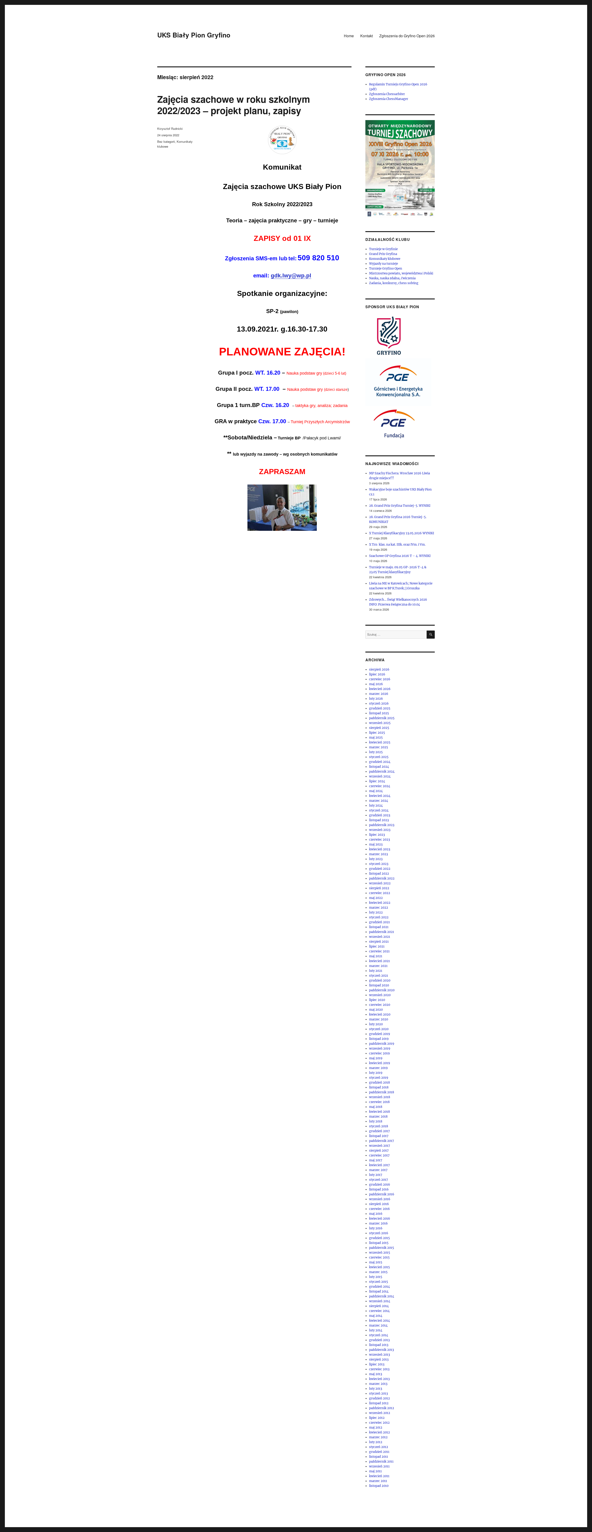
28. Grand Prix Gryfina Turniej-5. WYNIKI (399, 506)
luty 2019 (375, 1073)
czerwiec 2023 (379, 840)
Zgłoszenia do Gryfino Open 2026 (407, 35)
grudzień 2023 (379, 815)
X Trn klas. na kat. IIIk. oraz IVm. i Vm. (397, 545)
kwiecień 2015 (379, 1267)
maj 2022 (376, 898)
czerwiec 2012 (379, 1423)
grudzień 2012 (379, 1398)
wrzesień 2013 (379, 1355)
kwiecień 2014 (379, 1321)
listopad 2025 (379, 713)
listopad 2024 (379, 767)
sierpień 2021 (379, 942)
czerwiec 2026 (379, 679)
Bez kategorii (166, 141)
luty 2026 (376, 699)
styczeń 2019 (378, 1078)
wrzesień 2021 (379, 937)
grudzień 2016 (379, 1185)
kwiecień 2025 (379, 742)
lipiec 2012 (377, 1418)
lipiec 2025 (377, 733)
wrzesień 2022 (380, 883)
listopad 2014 (378, 1291)
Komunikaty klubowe (384, 259)
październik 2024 (382, 772)
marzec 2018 (378, 1117)
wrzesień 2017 (379, 1146)
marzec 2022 (378, 908)
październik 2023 (381, 825)
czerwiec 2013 (379, 1369)
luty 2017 (375, 1175)
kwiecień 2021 (379, 961)
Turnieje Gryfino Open (385, 268)
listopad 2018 (378, 1087)
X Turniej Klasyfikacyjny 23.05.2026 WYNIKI (401, 533)
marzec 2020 (378, 1019)
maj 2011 (375, 1471)
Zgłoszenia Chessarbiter (387, 94)
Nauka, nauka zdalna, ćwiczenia (392, 278)
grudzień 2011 (379, 1452)
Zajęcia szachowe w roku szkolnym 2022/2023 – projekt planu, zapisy (233, 104)
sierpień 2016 (379, 1204)
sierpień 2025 (379, 728)
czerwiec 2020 (379, 1005)
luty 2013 (375, 1389)
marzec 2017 (378, 1170)
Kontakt (366, 35)
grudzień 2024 (379, 762)
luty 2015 (375, 1277)
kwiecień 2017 (379, 1165)
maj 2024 (376, 791)
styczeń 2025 (378, 757)
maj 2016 (375, 1214)
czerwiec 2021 (379, 951)
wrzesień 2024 (380, 776)
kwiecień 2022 (379, 903)
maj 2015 (375, 1262)
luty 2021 (375, 971)
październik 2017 (381, 1141)
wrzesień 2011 (379, 1466)
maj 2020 (376, 1010)
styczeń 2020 (378, 1029)
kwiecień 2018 (379, 1112)
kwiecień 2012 (379, 1432)
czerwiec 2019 (379, 1053)
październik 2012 (381, 1408)
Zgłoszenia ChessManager (388, 99)
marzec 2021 (378, 966)
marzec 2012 (378, 1437)
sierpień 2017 (379, 1151)
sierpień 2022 (379, 888)
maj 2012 (375, 1427)
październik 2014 (381, 1296)
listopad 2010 (378, 1486)
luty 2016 (375, 1228)
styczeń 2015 (378, 1282)
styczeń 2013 (378, 1393)
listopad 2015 (378, 1243)
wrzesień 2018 (379, 1097)
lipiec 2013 (376, 1364)
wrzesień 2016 (379, 1199)
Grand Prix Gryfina (383, 254)
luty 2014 (375, 1330)
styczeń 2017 (378, 1180)
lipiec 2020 (377, 1000)
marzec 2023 (378, 854)
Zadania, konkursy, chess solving (393, 283)
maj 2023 (375, 844)
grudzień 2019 (379, 1034)
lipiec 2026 (377, 674)
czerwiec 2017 (379, 1155)
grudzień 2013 (379, 1340)
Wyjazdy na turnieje (383, 264)
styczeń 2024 (378, 810)
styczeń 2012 (378, 1447)
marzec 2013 (378, 1384)
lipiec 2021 (377, 946)
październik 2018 (381, 1092)
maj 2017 (375, 1160)
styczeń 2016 (378, 1233)
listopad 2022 (379, 874)
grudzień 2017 (379, 1131)
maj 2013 (375, 1374)
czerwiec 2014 (379, 1311)
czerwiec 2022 (379, 893)
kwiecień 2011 (379, 1476)
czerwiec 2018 (379, 1102)
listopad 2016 (379, 1189)
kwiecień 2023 (379, 849)
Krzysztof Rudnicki (170, 128)
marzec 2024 (378, 801)
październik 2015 (381, 1248)
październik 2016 (381, 1194)
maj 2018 (375, 1107)
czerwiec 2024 (379, 786)
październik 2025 (382, 718)
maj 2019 (375, 1058)
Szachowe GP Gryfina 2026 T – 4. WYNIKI (400, 556)
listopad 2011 (378, 1457)
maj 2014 (375, 1316)
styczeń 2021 (378, 976)
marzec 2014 (378, 1325)
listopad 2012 (378, 1403)
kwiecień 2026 (380, 689)
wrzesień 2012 (379, 1413)
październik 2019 (381, 1044)
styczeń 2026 (379, 703)
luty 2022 (376, 912)
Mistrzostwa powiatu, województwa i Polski (401, 273)
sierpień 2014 (379, 1306)
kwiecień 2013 (379, 1379)
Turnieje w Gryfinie (383, 249)
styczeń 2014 (378, 1335)
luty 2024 (376, 806)
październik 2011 (381, 1462)
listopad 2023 (379, 820)
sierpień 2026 (379, 669)
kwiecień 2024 (379, 796)
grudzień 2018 (379, 1083)
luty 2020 (376, 1024)
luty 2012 (375, 1442)
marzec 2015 (378, 1272)
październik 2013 (381, 1350)
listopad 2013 (378, 1345)
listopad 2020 (379, 985)
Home (349, 35)
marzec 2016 (378, 1223)
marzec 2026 (378, 694)
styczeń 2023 (378, 864)
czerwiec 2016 (379, 1209)
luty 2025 (376, 752)
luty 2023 (375, 859)
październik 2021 (381, 932)
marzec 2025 (378, 747)
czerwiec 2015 (379, 1257)
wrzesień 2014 (379, 1301)
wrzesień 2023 (379, 830)
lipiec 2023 (377, 835)
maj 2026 (376, 684)
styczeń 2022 (378, 917)
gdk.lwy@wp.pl (291, 275)
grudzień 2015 (379, 1238)
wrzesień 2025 (380, 723)
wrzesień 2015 (379, 1253)
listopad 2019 (379, 1039)
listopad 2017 (378, 1136)
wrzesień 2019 (379, 1048)
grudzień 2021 (379, 922)
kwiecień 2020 (379, 1014)
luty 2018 (375, 1121)
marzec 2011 (378, 1481)
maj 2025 (376, 738)
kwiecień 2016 (379, 1219)
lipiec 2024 (377, 781)
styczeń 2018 (378, 1126)
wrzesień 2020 (380, 995)
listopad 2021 (378, 927)
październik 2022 (382, 878)
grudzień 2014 (379, 1287)
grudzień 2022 (379, 869)
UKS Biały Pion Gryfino (193, 35)
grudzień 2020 (379, 980)
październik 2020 (382, 990)
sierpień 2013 (378, 1359)
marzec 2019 (378, 1068)
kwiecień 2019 (379, 1063)
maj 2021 (375, 956)
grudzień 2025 (379, 708)
